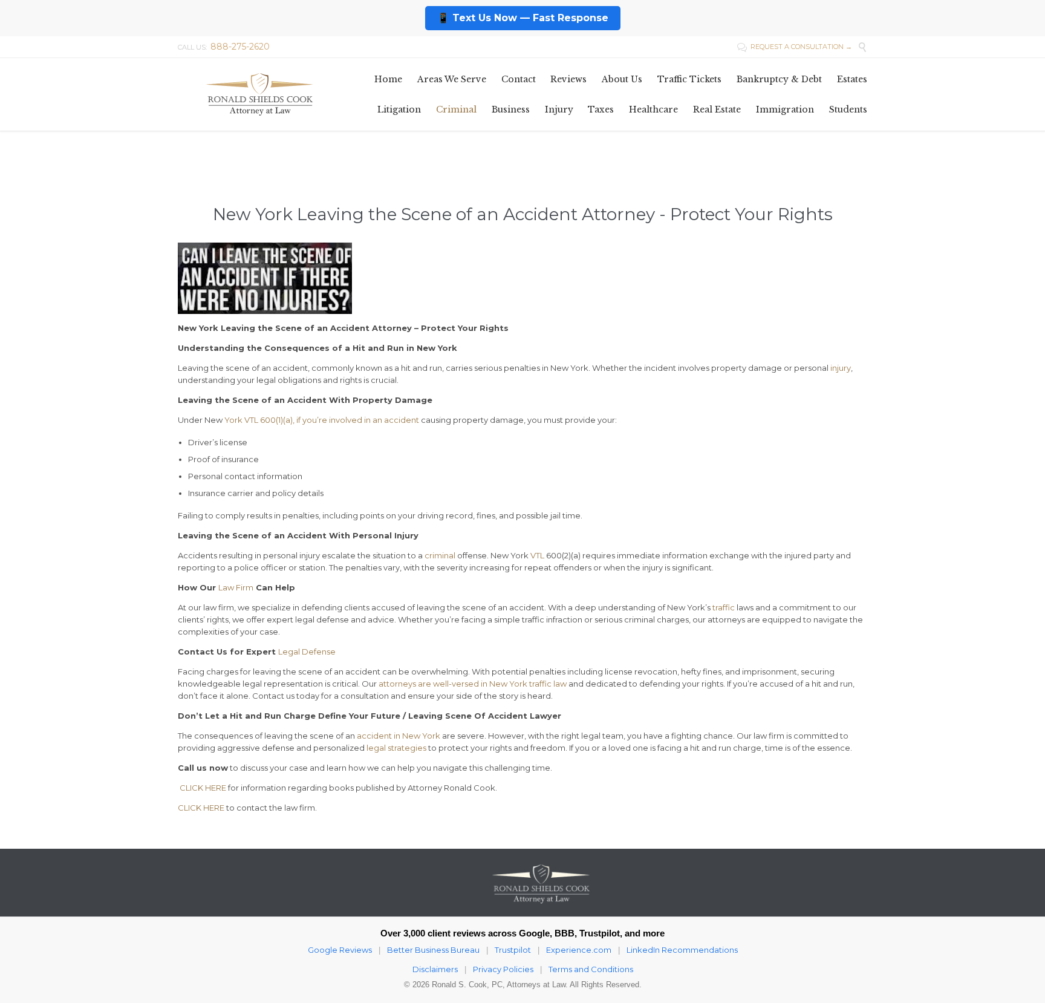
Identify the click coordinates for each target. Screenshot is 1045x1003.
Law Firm (235, 587)
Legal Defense (307, 651)
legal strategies (396, 748)
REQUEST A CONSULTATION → (794, 46)
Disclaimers (435, 969)
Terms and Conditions (591, 969)
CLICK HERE (202, 787)
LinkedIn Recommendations (682, 950)
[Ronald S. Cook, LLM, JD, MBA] (259, 94)
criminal (440, 555)
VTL (537, 555)
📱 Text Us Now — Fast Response (522, 18)
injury (840, 368)
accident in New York (398, 735)
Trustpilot (513, 950)
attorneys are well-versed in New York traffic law (473, 683)
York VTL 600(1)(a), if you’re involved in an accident (321, 420)
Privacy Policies (503, 969)
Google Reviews (340, 950)
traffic (723, 607)
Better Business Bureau (433, 950)
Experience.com (578, 950)
